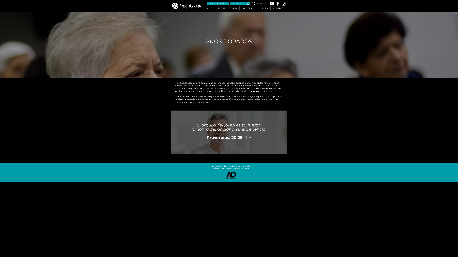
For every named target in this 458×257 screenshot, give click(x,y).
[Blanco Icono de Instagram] (283, 3)
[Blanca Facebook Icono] (277, 3)
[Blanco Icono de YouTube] (271, 3)
